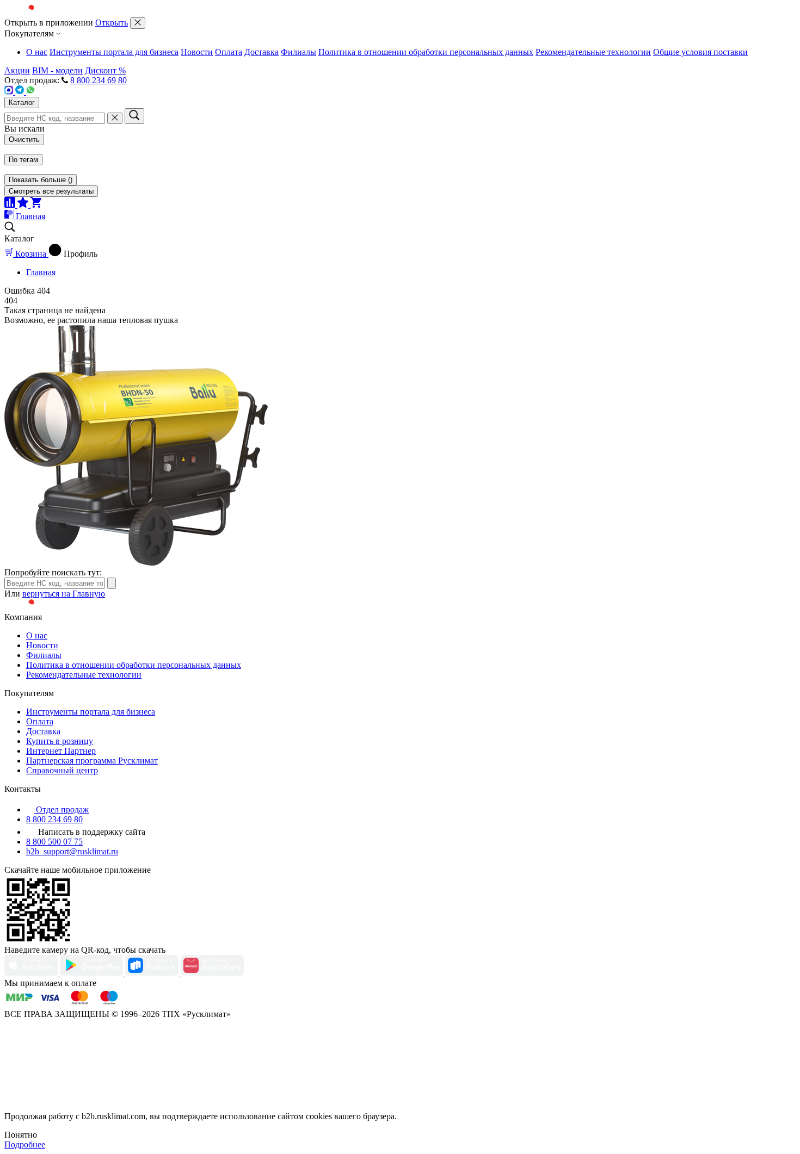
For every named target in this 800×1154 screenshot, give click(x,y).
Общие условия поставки (700, 52)
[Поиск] (134, 116)
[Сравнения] (10, 204)
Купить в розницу (59, 741)
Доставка (261, 52)
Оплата (228, 52)
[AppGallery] (212, 973)
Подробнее (24, 1144)
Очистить (24, 139)
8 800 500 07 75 (54, 841)
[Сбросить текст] (114, 118)
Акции (17, 70)
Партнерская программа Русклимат (92, 760)
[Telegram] (20, 91)
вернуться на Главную (63, 593)
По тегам (23, 160)
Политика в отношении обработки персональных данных (425, 52)
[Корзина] (35, 204)
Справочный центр (62, 770)
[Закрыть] (137, 23)
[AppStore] (32, 973)
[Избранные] (23, 204)
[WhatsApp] (30, 91)
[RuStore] (153, 973)
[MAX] (9, 91)
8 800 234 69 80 (98, 80)
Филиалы (298, 52)
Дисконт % (105, 70)
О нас (36, 52)
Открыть (111, 22)
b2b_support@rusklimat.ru (72, 851)
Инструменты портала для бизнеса (114, 52)
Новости (197, 52)
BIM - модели (57, 70)
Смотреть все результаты (51, 191)
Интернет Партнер (61, 750)
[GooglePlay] (92, 973)
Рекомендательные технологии (593, 52)
